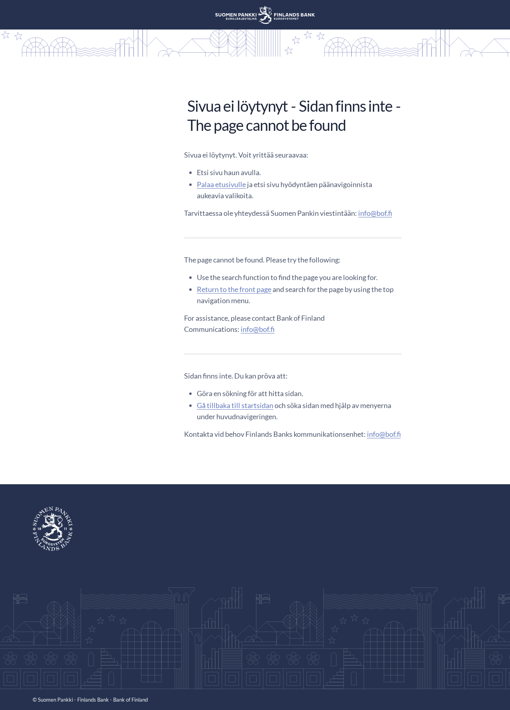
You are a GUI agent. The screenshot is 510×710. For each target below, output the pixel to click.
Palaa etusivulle (221, 184)
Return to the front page (234, 289)
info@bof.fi (375, 213)
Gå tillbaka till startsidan (235, 405)
